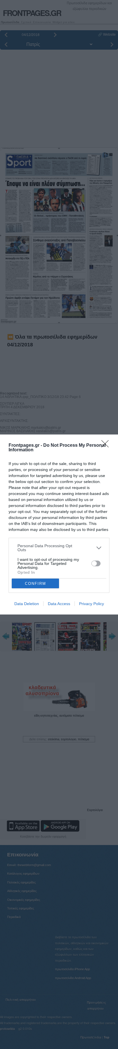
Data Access (59, 603)
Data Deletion (26, 603)
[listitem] (59, 548)
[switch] (96, 563)
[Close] (106, 445)
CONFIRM (35, 583)
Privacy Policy (91, 603)
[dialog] (59, 524)
